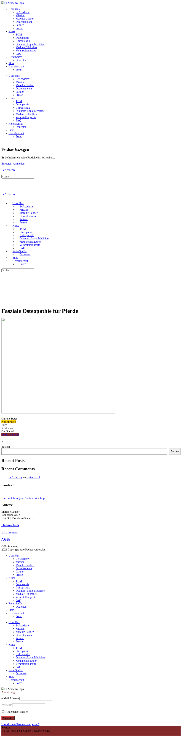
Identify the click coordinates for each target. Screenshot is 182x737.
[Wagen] (3, 142)
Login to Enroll (10, 434)
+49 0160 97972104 (12, 492)
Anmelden (19, 163)
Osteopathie (22, 37)
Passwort (6, 704)
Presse (19, 28)
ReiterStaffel (16, 56)
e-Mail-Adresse (10, 698)
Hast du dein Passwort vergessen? (20, 724)
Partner (20, 24)
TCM (19, 34)
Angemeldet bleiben (16, 711)
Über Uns (14, 8)
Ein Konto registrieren (13, 733)
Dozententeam (24, 21)
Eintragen (6, 163)
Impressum (9, 532)
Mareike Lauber (25, 18)
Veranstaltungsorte (26, 50)
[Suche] (3, 173)
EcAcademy (23, 12)
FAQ (18, 53)
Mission (20, 15)
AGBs (5, 539)
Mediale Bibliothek (26, 47)
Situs (11, 63)
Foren (19, 69)
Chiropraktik (23, 40)
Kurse (12, 31)
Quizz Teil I (33, 477)
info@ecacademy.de (37, 492)
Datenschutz (10, 525)
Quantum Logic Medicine (30, 44)
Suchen (5, 446)
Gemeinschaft (16, 66)
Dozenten (21, 60)
